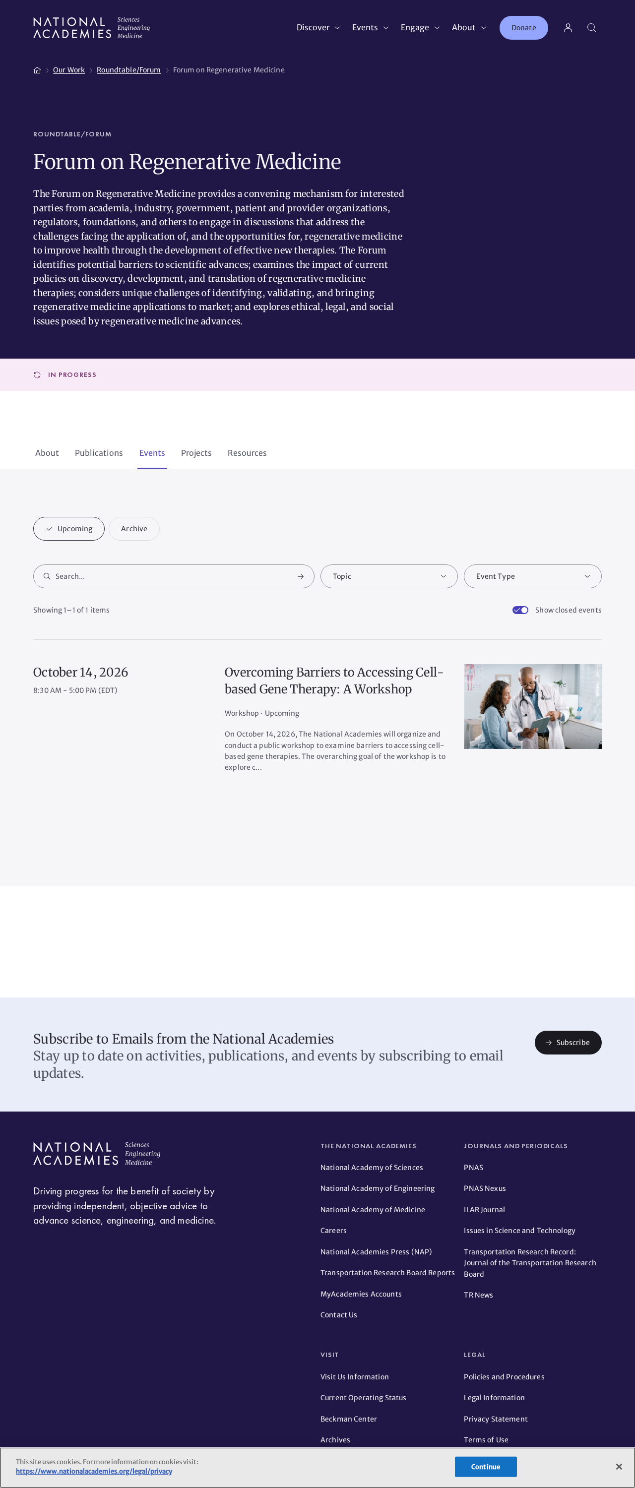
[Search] (592, 28)
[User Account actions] (568, 28)
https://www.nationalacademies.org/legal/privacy (94, 1471)
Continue (485, 1467)
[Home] (37, 68)
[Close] (619, 1467)
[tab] (47, 454)
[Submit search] (301, 576)
